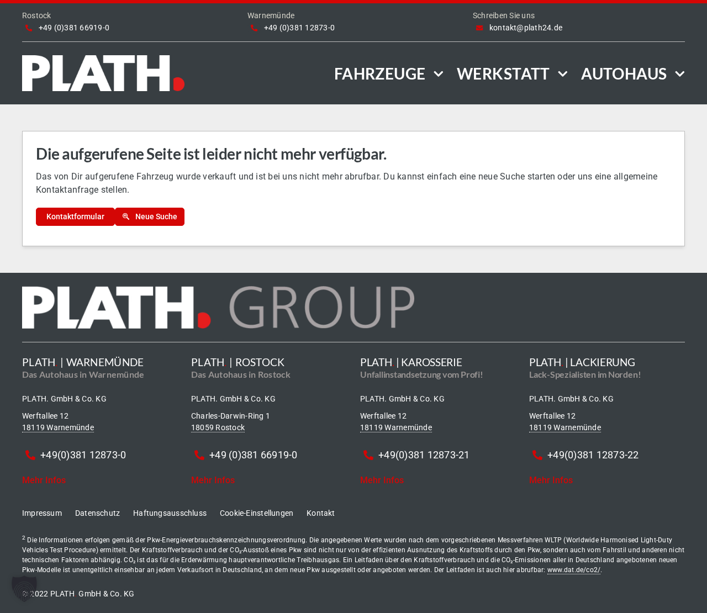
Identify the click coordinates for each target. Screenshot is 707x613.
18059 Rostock (218, 427)
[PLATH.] (103, 59)
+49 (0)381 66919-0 (74, 27)
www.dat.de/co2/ (574, 570)
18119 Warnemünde (58, 427)
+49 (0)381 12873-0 (299, 27)
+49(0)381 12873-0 (83, 455)
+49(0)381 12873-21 (423, 455)
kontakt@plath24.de (525, 27)
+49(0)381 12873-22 (593, 455)
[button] (24, 588)
